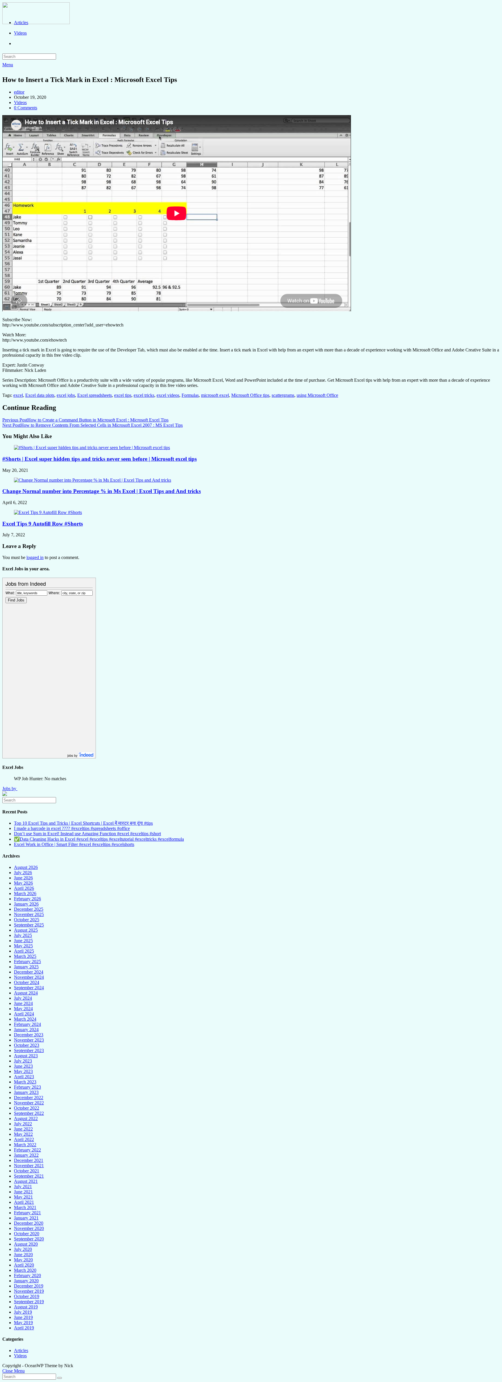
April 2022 (24, 1139)
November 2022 (29, 1102)
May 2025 (23, 945)
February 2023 (27, 1087)
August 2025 (26, 930)
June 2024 (23, 1003)
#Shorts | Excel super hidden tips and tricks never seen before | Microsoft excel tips (99, 459)
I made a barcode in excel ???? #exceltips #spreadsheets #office (72, 828)
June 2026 (23, 877)
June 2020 (23, 1254)
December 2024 (28, 971)
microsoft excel (215, 395)
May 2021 (23, 1196)
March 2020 (25, 1270)
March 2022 (25, 1144)
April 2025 (24, 951)
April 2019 (24, 1327)
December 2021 (28, 1160)
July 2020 (23, 1249)
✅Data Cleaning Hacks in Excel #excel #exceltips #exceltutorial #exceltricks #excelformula (99, 839)
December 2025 (28, 909)
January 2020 (26, 1280)
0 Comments (25, 107)
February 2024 (27, 1024)
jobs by (72, 755)
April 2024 (24, 1013)
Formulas (190, 395)
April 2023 (24, 1076)
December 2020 (28, 1223)
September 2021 (29, 1176)
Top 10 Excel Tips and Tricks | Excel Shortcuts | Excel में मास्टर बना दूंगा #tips (83, 823)
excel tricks (144, 395)
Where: (54, 592)
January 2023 (26, 1092)
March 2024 (25, 1019)
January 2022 (26, 1155)
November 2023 (29, 1040)
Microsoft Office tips (250, 395)
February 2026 (27, 898)
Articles (21, 1350)
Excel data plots (39, 395)
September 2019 (29, 1301)
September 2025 (29, 924)
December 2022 (28, 1097)
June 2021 (23, 1191)
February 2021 (27, 1212)
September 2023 (29, 1050)
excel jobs (66, 395)
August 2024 (26, 992)
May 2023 (23, 1071)
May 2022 (23, 1134)
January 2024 (26, 1029)
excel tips (122, 395)
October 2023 (26, 1045)
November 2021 (29, 1165)
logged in (35, 557)
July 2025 (23, 935)
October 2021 (26, 1170)
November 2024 (29, 977)
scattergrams (283, 395)
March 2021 (25, 1207)
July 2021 (23, 1186)
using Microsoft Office (317, 395)
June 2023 (23, 1066)
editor (19, 92)
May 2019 (23, 1322)
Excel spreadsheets (94, 395)
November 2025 (29, 914)
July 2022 (23, 1123)
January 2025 (26, 966)
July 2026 (23, 872)
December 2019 (28, 1285)
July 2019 (23, 1312)
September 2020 (29, 1238)
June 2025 (23, 940)
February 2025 (27, 961)
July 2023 (23, 1060)
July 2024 (23, 998)
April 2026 (24, 888)
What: (10, 592)
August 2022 (26, 1118)
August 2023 (26, 1055)
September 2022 (29, 1113)
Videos (20, 102)
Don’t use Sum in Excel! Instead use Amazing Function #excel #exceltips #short (87, 833)
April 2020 (24, 1265)
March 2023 (25, 1081)
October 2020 (26, 1233)
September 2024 (29, 987)
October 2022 (26, 1108)
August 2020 (26, 1244)
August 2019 (26, 1306)
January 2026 (26, 903)
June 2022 (23, 1128)
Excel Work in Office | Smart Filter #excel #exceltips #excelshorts (74, 844)
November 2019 (29, 1291)
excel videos (168, 395)
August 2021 (26, 1181)
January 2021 (26, 1217)
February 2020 (27, 1275)
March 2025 (25, 956)
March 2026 (25, 893)
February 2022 (27, 1149)
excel (18, 395)
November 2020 (29, 1228)
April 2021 (24, 1202)
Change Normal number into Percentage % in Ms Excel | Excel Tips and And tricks (101, 491)
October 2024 (26, 982)
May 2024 (23, 1008)
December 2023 (28, 1034)
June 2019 (23, 1317)
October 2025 (26, 919)
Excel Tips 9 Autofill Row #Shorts (42, 524)
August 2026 (26, 867)
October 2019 (26, 1296)
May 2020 (23, 1259)
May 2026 (23, 883)
